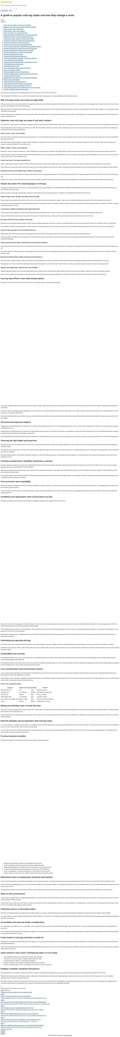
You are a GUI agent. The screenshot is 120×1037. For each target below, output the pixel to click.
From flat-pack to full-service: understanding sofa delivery (17, 1008)
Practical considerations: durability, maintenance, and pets (20, 58)
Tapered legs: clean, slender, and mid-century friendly (19, 39)
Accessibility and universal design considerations (18, 83)
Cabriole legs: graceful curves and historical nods (18, 44)
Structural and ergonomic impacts (13, 54)
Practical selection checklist (12, 76)
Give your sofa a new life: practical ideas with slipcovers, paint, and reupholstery (23, 1002)
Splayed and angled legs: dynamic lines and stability (19, 50)
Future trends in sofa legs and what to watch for (17, 85)
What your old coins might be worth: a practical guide (16, 996)
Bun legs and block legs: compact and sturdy (16, 42)
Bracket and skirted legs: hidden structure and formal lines (20, 48)
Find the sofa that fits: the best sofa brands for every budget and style (21, 1019)
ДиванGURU (4, 10)
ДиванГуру (6, 1)
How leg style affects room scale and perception (18, 52)
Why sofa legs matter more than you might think (17, 25)
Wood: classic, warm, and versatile (14, 29)
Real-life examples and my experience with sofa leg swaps (21, 74)
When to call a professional (11, 80)
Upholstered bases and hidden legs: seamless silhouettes (20, 35)
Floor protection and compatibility (13, 60)
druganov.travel (68, 1035)
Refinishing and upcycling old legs (13, 64)
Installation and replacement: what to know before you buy (20, 62)
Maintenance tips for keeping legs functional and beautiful (20, 78)
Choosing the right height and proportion (15, 56)
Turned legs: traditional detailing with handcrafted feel (19, 41)
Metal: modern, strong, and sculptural (14, 31)
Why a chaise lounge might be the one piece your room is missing (19, 1013)
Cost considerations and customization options (17, 68)
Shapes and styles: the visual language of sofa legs (18, 37)
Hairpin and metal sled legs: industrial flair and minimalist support (22, 46)
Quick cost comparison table (12, 70)
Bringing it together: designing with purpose (16, 89)
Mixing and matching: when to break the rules (16, 72)
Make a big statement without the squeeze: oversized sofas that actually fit (22, 1025)
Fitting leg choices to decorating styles (15, 81)
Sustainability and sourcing (11, 66)
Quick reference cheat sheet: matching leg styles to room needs (22, 87)
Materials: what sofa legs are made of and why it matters (20, 27)
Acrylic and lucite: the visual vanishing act (15, 33)
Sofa (10, 10)
